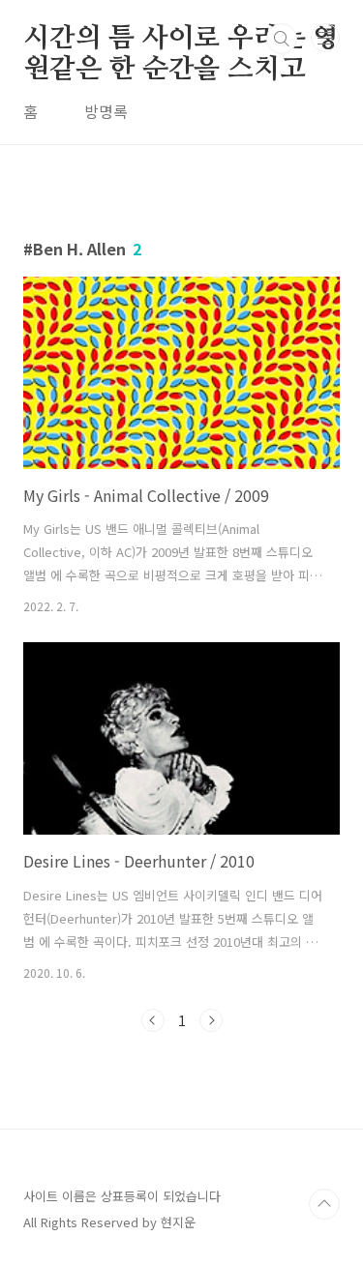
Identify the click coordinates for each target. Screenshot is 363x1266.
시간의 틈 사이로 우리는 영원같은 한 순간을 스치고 (181, 39)
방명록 (106, 111)
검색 (281, 38)
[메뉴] (325, 37)
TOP (324, 1204)
